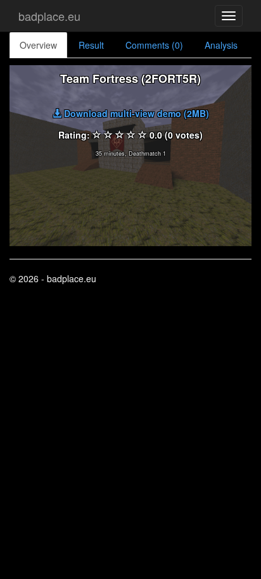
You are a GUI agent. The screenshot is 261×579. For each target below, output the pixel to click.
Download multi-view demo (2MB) (135, 113)
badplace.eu (49, 16)
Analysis (221, 45)
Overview (38, 45)
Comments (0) (154, 45)
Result (91, 45)
